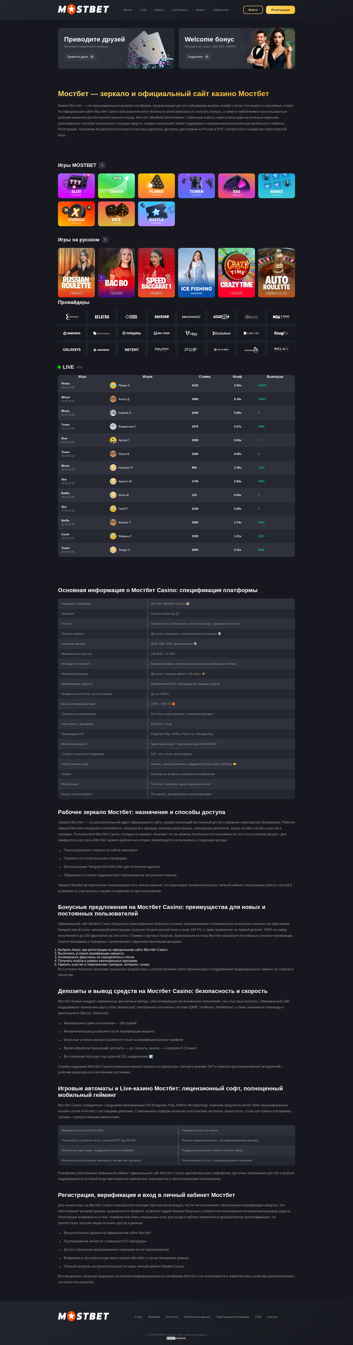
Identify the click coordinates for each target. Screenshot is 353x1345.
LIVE (143, 9)
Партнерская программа (232, 1316)
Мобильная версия (197, 1316)
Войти (253, 9)
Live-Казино (180, 9)
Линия (128, 9)
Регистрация (280, 9)
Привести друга (77, 56)
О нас (138, 1316)
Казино (159, 9)
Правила (154, 1316)
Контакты (172, 1316)
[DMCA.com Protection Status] (176, 1339)
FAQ (258, 1316)
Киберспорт (221, 9)
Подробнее (195, 56)
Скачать (272, 1316)
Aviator (200, 9)
